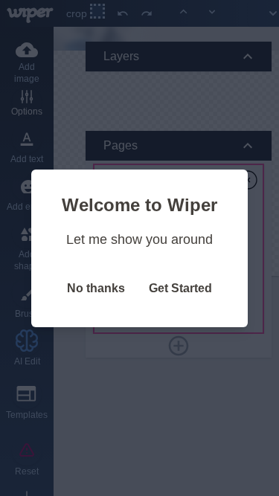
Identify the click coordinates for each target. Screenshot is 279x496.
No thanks (96, 288)
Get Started (180, 288)
